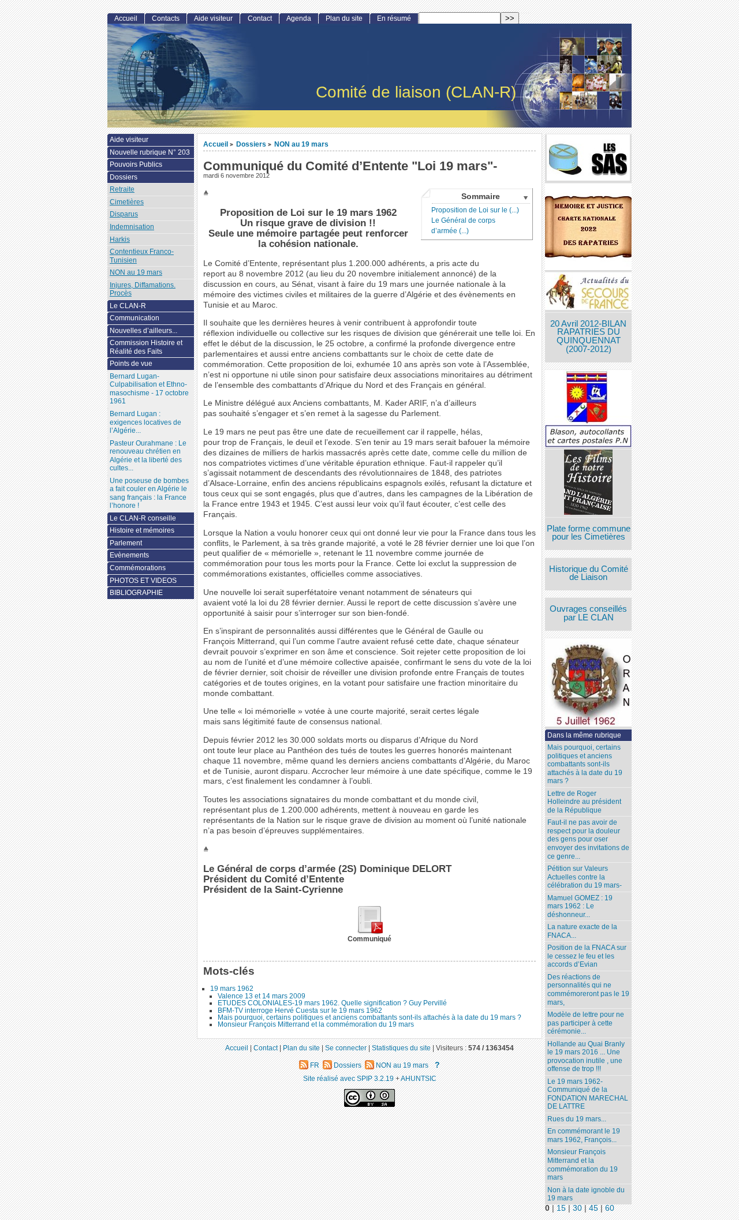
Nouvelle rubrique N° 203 (150, 152)
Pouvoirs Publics (136, 164)
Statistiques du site (401, 1047)
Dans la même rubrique (584, 735)
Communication (134, 318)
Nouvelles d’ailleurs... (143, 331)
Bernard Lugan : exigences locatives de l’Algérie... (145, 422)
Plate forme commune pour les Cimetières (588, 533)
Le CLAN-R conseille (143, 518)
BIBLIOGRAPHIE (136, 593)
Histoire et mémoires (142, 530)
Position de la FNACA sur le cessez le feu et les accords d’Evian (586, 956)
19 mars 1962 (231, 989)
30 (577, 1208)
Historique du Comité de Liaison (588, 573)
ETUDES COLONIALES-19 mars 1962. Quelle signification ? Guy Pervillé (332, 1003)
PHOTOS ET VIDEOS (143, 581)
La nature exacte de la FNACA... (582, 931)
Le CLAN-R (128, 306)
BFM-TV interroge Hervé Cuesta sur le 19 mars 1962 (300, 1010)
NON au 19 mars (301, 144)
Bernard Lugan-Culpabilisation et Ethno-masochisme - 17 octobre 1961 (149, 389)
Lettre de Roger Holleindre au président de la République (584, 801)
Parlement (126, 543)
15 (561, 1208)
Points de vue (131, 364)
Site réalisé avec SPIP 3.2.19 (348, 1078)
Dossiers (251, 144)
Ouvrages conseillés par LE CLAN (588, 613)
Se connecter (346, 1047)
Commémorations (138, 568)
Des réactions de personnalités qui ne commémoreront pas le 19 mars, (588, 989)
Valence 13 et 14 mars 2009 (261, 996)
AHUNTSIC (418, 1078)
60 (609, 1208)
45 (593, 1208)
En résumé (394, 18)
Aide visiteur (213, 18)
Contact (260, 18)
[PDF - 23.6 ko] (369, 931)
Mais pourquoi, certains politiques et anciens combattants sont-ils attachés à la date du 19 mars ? (369, 1017)
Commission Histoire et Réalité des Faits (146, 347)
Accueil (215, 144)
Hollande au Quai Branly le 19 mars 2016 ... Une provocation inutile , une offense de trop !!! (586, 1056)
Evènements (129, 555)
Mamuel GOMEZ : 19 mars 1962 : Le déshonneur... (580, 906)
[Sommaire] (207, 193)
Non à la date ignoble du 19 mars (586, 1194)
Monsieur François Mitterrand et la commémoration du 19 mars (316, 1024)
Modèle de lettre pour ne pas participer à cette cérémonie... (585, 1023)
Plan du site (344, 18)
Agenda (298, 18)
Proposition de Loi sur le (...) (475, 210)
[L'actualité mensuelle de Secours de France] (588, 292)
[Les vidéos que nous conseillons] (588, 483)
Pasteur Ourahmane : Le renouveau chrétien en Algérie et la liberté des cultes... (148, 456)
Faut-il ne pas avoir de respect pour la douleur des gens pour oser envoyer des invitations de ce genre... (588, 839)
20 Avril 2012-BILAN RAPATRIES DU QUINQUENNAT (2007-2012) (588, 336)
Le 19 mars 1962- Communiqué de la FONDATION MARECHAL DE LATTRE (587, 1094)
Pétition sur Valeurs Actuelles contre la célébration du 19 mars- (584, 877)
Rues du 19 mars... (576, 1119)
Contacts (166, 18)
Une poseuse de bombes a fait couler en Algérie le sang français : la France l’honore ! (149, 493)
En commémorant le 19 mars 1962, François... (583, 1135)
